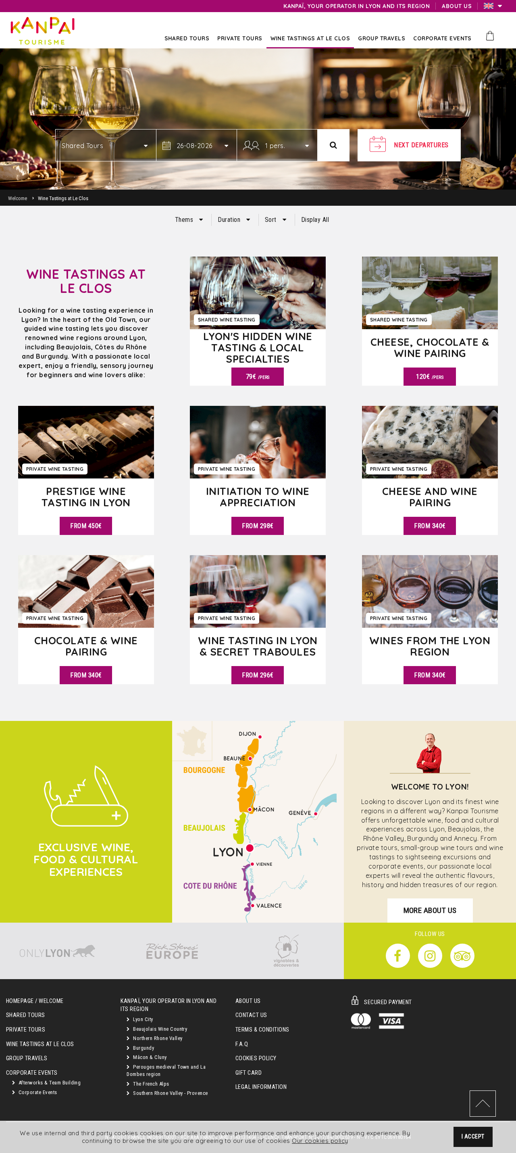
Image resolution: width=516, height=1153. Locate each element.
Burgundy (143, 1048)
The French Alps (150, 1084)
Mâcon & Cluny (149, 1057)
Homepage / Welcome (35, 1001)
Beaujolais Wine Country (159, 1029)
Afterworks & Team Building (49, 1083)
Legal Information (261, 1087)
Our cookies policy (320, 1141)
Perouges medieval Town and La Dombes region (166, 1071)
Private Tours (25, 1029)
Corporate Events (37, 1092)
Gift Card (248, 1072)
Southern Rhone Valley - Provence (170, 1093)
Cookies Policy (256, 1058)
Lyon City (142, 1019)
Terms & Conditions (262, 1029)
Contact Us (251, 1015)
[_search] (333, 145)
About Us (248, 1001)
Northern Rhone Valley (157, 1038)
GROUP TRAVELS (26, 1058)
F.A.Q (241, 1044)
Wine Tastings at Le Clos (40, 1044)
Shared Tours (25, 1015)
